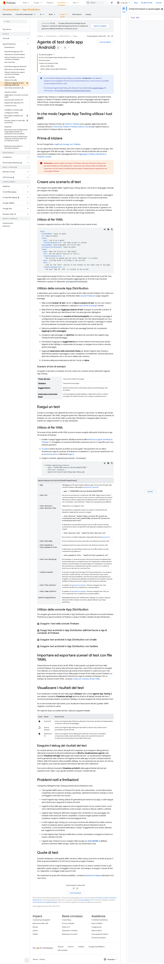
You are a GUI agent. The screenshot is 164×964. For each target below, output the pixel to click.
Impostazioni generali (90, 487)
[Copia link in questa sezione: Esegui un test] (62, 407)
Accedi (158, 3)
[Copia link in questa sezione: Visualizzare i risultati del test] (86, 688)
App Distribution (31, 9)
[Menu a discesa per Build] (29, 2)
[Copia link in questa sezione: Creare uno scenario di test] (83, 182)
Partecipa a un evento (69, 934)
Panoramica (7, 14)
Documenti (61, 3)
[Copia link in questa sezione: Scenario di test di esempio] (68, 366)
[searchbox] (15, 21)
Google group (96, 927)
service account (50, 454)
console (97, 88)
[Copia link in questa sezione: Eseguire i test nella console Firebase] (81, 623)
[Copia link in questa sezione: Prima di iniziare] (64, 138)
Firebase (40, 36)
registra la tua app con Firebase (67, 144)
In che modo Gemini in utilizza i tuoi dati (72, 127)
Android (60, 947)
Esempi (88, 14)
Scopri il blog (66, 920)
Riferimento (77, 14)
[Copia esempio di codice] (112, 229)
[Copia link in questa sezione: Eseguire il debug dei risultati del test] (89, 745)
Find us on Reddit (68, 923)
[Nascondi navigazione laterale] (27, 960)
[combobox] (97, 3)
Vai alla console (146, 3)
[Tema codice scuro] (108, 229)
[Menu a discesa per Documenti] (68, 2)
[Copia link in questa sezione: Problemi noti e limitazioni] (81, 780)
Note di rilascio (96, 931)
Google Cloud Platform (96, 947)
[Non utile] (112, 36)
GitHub (35, 934)
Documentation (11, 9)
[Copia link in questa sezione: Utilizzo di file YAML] (65, 219)
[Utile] (108, 36)
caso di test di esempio (88, 306)
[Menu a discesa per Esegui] (42, 2)
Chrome (71, 947)
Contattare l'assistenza (99, 920)
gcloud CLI (106, 537)
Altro (75, 3)
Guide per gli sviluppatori (41, 920)
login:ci (71, 454)
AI (41, 14)
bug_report (162, 9)
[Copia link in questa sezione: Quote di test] (60, 852)
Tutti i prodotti (62, 950)
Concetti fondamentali (24, 14)
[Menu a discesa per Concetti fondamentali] (35, 14)
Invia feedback (105, 42)
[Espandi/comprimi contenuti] (54, 54)
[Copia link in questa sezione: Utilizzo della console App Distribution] (90, 288)
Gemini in (72, 124)
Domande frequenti (98, 938)
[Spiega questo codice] (105, 229)
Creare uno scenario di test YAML (86, 679)
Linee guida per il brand (99, 934)
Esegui (36, 3)
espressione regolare (78, 585)
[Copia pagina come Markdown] (65, 48)
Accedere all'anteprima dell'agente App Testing (74, 91)
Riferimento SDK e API (40, 923)
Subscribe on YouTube (69, 931)
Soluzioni (50, 3)
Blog (135, 3)
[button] (13, 38)
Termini (35, 959)
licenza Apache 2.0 (86, 900)
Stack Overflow (96, 923)
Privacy (42, 959)
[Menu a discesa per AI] (44, 14)
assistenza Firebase (93, 875)
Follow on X (66, 927)
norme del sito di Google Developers (45, 902)
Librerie (35, 931)
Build (25, 3)
